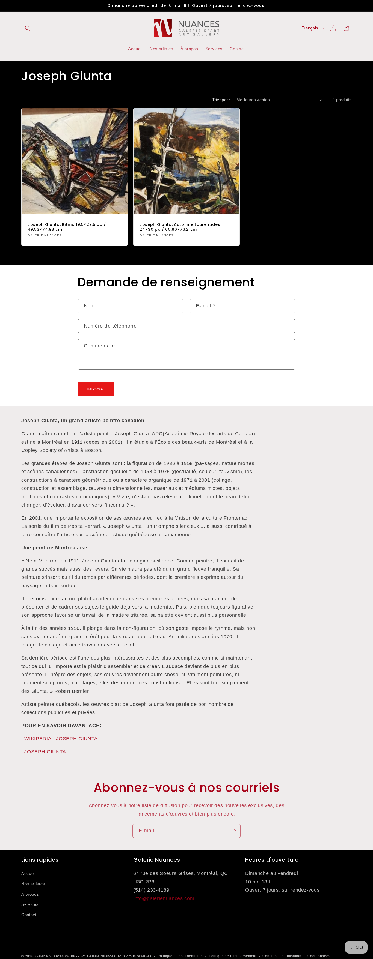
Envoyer (96, 388)
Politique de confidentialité (180, 956)
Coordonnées (318, 956)
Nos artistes (33, 884)
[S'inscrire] (233, 831)
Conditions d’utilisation (281, 956)
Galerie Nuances (49, 956)
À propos (30, 894)
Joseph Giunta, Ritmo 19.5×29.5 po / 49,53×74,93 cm (67, 227)
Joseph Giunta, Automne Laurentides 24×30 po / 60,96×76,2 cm (180, 227)
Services (30, 904)
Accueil (28, 873)
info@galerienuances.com (163, 898)
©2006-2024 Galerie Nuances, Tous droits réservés (108, 956)
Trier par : (221, 99)
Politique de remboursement (232, 956)
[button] (27, 28)
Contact (29, 914)
